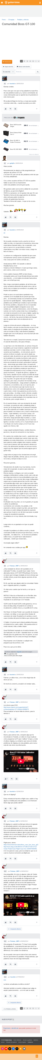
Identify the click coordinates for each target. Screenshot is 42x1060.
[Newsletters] (24, 1048)
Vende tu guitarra (27, 1040)
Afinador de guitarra (11, 1042)
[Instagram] (2, 1048)
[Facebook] (13, 1048)
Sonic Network (17, 1040)
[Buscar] (38, 72)
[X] (16, 1048)
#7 (5, 732)
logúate (19, 652)
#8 (5, 791)
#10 (5, 871)
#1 (5, 83)
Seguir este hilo (9, 66)
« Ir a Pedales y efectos (10, 1009)
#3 (5, 230)
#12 (5, 977)
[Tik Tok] (9, 1048)
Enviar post (8, 62)
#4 (5, 566)
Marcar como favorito (24, 66)
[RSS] (20, 1048)
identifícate (15, 1028)
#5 (5, 674)
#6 (5, 702)
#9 (5, 821)
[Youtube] (6, 1048)
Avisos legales (22, 1042)
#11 (5, 941)
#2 (5, 163)
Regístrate (6, 1028)
